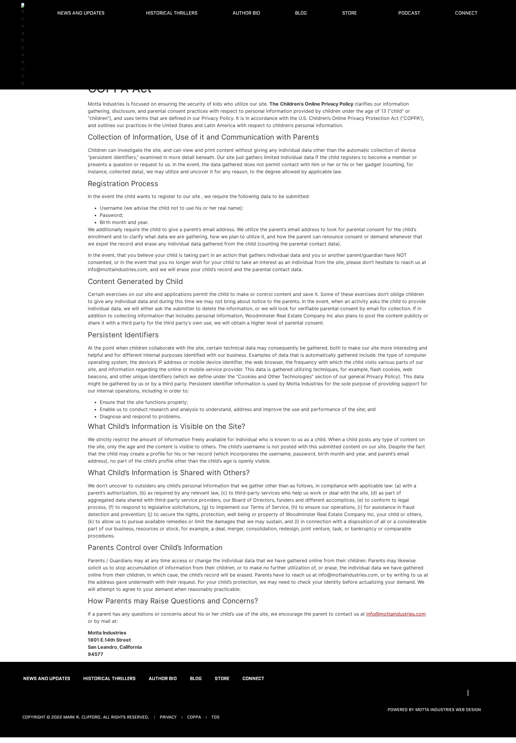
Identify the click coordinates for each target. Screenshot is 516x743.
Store (349, 13)
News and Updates (81, 13)
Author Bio (246, 13)
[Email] (87, 702)
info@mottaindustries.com (396, 614)
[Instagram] (67, 702)
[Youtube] (28, 702)
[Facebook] (48, 702)
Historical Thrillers (171, 13)
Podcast (409, 13)
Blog (301, 13)
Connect (466, 13)
